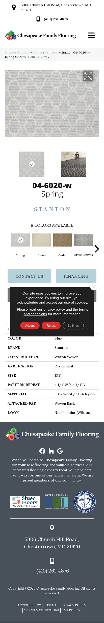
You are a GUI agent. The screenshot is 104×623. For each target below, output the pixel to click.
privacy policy (54, 309)
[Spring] (20, 240)
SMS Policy (71, 610)
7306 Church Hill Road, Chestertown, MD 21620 (52, 543)
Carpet (37, 52)
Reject (51, 325)
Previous (7, 161)
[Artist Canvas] (83, 239)
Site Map (51, 605)
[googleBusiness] (60, 451)
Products (51, 52)
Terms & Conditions (41, 610)
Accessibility (29, 605)
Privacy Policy (74, 605)
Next (96, 161)
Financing (76, 276)
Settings (73, 325)
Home (9, 52)
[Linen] (41, 240)
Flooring (23, 52)
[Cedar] (62, 240)
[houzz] (51, 451)
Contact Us (29, 276)
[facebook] (42, 451)
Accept (30, 325)
